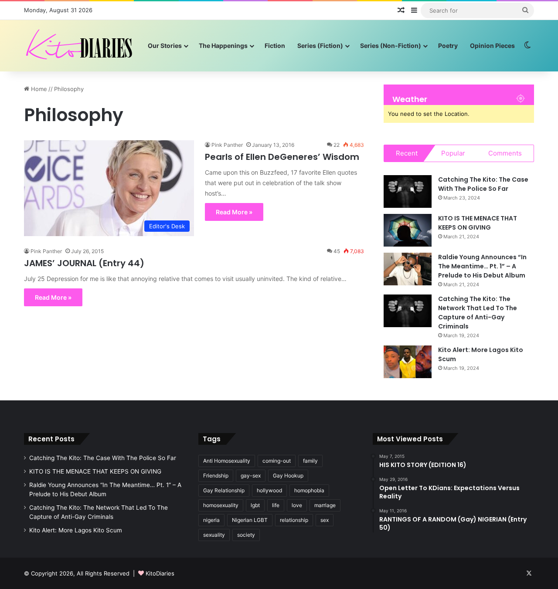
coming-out (276, 460)
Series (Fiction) (320, 45)
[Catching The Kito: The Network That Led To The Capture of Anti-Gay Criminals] (408, 310)
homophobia (309, 490)
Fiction (275, 45)
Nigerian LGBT (250, 520)
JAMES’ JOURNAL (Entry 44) (84, 263)
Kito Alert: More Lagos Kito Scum (75, 530)
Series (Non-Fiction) (390, 45)
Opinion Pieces (492, 45)
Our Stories (165, 45)
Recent (407, 153)
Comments (505, 153)
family (310, 460)
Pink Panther (227, 145)
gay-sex (251, 475)
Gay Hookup (288, 475)
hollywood (269, 490)
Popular (453, 153)
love (297, 505)
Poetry (448, 45)
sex (324, 520)
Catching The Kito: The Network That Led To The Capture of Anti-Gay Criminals (477, 312)
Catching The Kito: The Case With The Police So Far (483, 184)
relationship (294, 520)
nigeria (211, 520)
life (275, 505)
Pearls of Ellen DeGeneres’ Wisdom (282, 157)
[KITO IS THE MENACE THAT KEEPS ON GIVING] (408, 230)
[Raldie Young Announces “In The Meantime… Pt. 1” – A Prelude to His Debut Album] (408, 269)
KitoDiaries (160, 573)
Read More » (234, 212)
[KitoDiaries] (80, 45)
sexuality (214, 534)
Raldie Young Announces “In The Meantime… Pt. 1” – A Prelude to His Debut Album (482, 266)
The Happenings (223, 45)
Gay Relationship (224, 490)
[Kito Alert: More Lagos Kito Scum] (408, 361)
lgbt (255, 505)
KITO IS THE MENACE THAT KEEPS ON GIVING (477, 223)
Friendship (215, 475)
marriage (325, 505)
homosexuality (220, 505)
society (246, 534)
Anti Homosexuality (226, 460)
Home (38, 88)
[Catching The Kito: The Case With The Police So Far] (408, 191)
